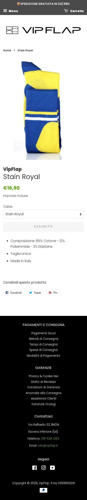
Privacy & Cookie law (43, 376)
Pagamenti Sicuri (43, 333)
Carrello (77, 11)
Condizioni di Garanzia (43, 387)
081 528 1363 (50, 439)
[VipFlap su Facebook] (34, 469)
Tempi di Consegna (44, 344)
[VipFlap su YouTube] (52, 469)
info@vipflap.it (48, 446)
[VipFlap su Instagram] (43, 469)
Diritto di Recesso (43, 382)
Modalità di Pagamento (43, 356)
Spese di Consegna (43, 350)
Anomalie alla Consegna (43, 393)
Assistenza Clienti (43, 399)
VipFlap (44, 483)
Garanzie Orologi (43, 404)
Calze (7, 206)
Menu (13, 11)
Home (7, 50)
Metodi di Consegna (43, 339)
